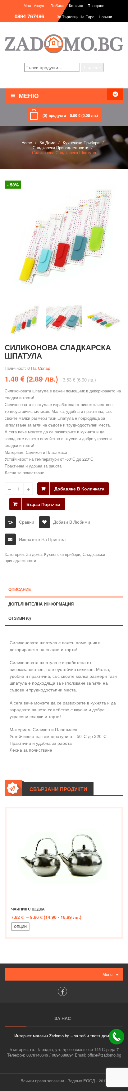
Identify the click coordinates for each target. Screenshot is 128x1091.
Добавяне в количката (79, 488)
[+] (28, 488)
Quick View (76, 926)
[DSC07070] (103, 319)
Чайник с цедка (28, 909)
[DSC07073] (64, 319)
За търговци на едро (75, 16)
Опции (20, 926)
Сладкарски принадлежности (60, 147)
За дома (47, 142)
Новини (105, 16)
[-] (9, 488)
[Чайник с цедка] (64, 854)
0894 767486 (29, 16)
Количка (76, 5)
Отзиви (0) (19, 618)
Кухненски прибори (81, 142)
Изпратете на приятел (42, 539)
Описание (19, 589)
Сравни (26, 522)
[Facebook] (62, 991)
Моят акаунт (35, 5)
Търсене (92, 67)
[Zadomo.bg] (64, 43)
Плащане (96, 5)
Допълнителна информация (41, 604)
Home (26, 142)
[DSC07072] (64, 235)
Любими (57, 5)
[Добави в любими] (56, 926)
